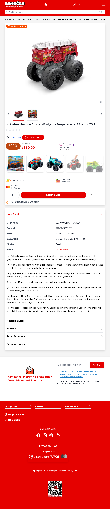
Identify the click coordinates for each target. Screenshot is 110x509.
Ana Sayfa (9, 19)
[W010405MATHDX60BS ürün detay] (75, 163)
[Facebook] (38, 435)
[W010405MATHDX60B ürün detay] (15, 163)
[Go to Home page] (15, 4)
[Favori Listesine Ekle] (90, 195)
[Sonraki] (100, 163)
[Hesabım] (75, 4)
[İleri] (101, 114)
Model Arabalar (43, 19)
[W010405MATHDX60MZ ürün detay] (94, 163)
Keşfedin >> (49, 452)
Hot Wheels (62, 250)
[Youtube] (51, 435)
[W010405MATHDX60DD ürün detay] (35, 163)
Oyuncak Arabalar (25, 19)
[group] (14, 130)
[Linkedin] (58, 435)
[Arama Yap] (100, 11)
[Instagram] (45, 435)
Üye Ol (97, 365)
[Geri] (8, 114)
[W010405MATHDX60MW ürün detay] (55, 163)
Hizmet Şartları (77, 383)
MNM (76, 471)
